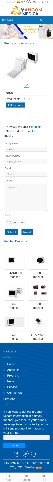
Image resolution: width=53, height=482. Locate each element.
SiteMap (30, 467)
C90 (14, 334)
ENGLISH (42, 2)
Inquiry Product (13, 143)
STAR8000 (15, 273)
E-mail (9, 168)
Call (8, 479)
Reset (27, 232)
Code (8, 215)
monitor (26, 43)
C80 (38, 273)
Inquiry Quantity (12, 156)
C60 (14, 304)
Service (11, 387)
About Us (12, 370)
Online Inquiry (16, 105)
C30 (38, 304)
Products (10, 43)
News (10, 381)
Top (43, 479)
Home (10, 364)
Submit (11, 232)
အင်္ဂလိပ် (25, 2)
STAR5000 (38, 334)
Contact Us (14, 392)
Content (9, 180)
